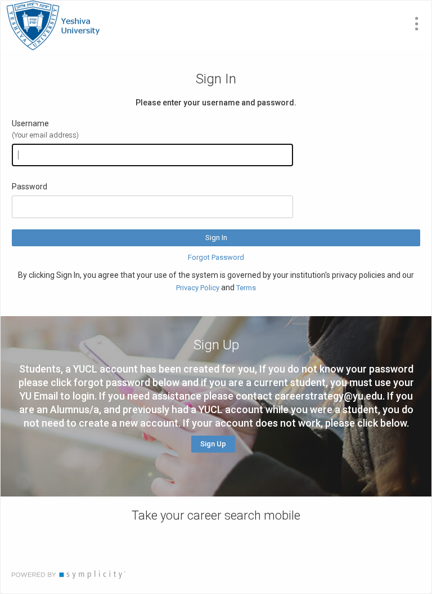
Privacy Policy (197, 287)
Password (29, 186)
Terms (246, 287)
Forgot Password (216, 257)
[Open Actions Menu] (417, 23)
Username (30, 123)
